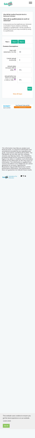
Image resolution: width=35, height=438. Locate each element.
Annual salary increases (11, 68)
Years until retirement (10, 51)
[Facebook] (23, 176)
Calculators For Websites (13, 177)
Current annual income (11, 59)
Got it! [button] (6, 426)
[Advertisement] (17, 127)
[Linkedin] (25, 176)
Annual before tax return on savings (10, 78)
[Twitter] (21, 176)
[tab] (7, 42)
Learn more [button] (7, 421)
